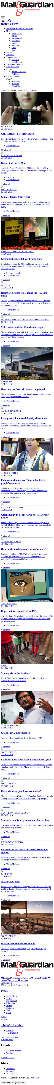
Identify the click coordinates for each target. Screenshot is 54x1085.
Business (4, 1019)
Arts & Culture (7, 1040)
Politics (4, 1017)
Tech (8, 1010)
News (4, 990)
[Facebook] (2, 24)
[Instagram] (4, 24)
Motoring (10, 1008)
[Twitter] (13, 24)
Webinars (10, 1053)
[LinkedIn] (6, 24)
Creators (8, 983)
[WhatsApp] (15, 24)
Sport (8, 1012)
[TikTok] (10, 24)
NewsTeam (34, 1078)
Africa (9, 998)
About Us (10, 1073)
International (11, 1001)
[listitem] (6, 978)
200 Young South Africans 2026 (14, 985)
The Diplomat (12, 1033)
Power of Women (13, 1051)
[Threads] (8, 24)
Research (10, 1071)
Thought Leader (12, 1025)
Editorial (9, 1030)
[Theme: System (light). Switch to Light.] (4, 21)
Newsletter (10, 1069)
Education (10, 1003)
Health (9, 1005)
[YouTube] (17, 24)
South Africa (11, 996)
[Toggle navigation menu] (3, 17)
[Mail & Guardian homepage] (27, 8)
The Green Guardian (9, 1037)
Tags (3, 983)
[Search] (9, 21)
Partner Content (7, 1057)
